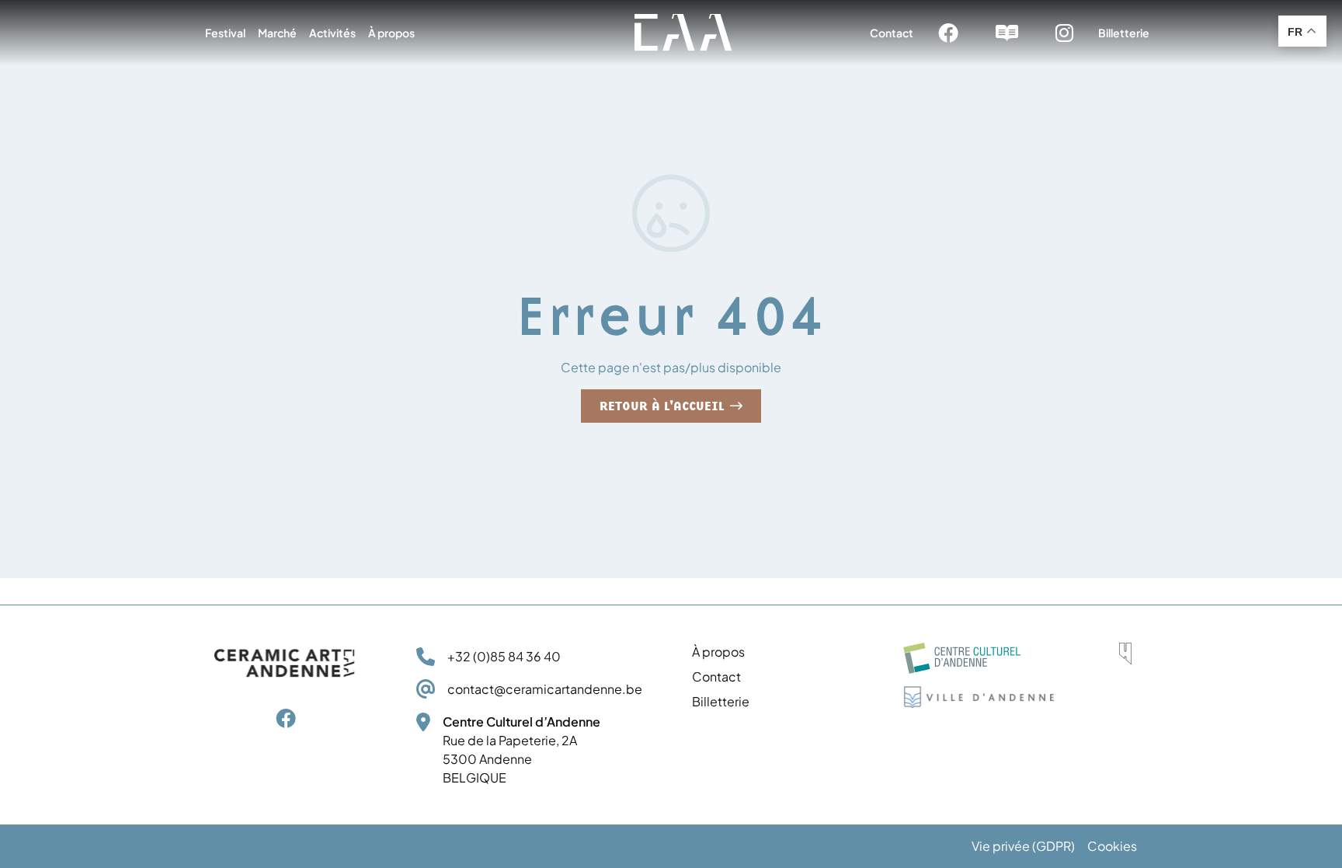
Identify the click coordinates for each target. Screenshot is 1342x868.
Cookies (1112, 846)
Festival (225, 33)
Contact (891, 33)
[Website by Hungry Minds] (1125, 653)
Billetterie (1123, 33)
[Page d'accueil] (683, 32)
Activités (332, 33)
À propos (391, 33)
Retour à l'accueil (671, 406)
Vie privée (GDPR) (1023, 846)
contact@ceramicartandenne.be (544, 689)
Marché (277, 33)
